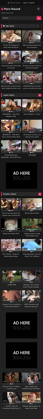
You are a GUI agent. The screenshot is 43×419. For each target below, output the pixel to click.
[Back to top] (36, 413)
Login (24, 3)
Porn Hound (11, 9)
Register (32, 3)
